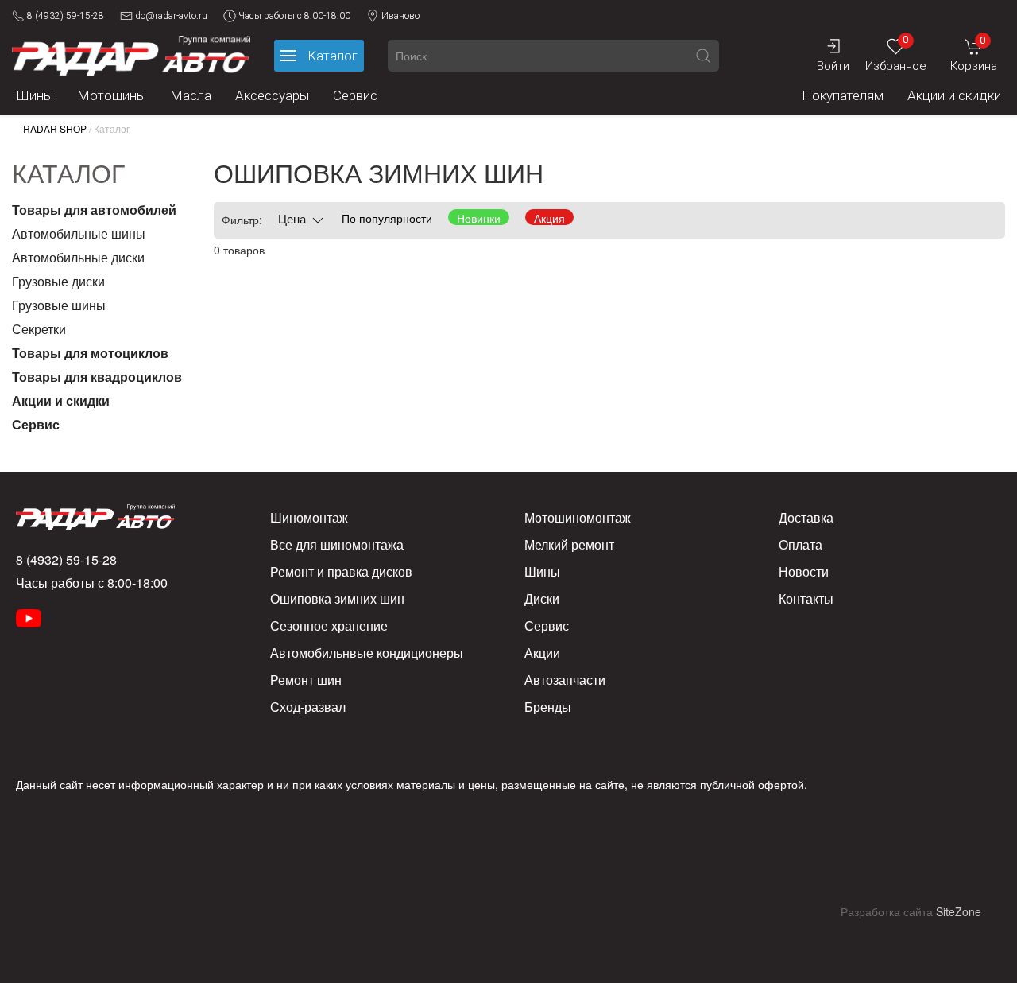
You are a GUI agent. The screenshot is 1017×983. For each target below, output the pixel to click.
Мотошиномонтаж (577, 517)
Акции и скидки (954, 95)
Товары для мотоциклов (90, 353)
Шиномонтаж (309, 517)
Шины (34, 95)
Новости (804, 571)
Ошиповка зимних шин (337, 598)
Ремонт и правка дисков (341, 571)
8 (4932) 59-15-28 (65, 15)
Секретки (39, 329)
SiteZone (958, 911)
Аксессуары (272, 95)
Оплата (800, 544)
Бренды (547, 706)
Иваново (400, 15)
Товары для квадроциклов (97, 376)
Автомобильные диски (78, 257)
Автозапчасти (564, 679)
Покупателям (843, 95)
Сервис (355, 95)
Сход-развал (308, 706)
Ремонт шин (306, 679)
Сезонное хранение (329, 625)
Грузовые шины (59, 305)
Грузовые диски (58, 281)
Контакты (806, 598)
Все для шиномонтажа (337, 544)
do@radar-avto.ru (171, 15)
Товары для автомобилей (94, 209)
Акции (542, 652)
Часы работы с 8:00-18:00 (294, 15)
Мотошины (111, 95)
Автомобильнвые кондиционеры (366, 652)
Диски (541, 598)
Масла (190, 95)
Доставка (806, 517)
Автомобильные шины (78, 233)
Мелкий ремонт (569, 544)
